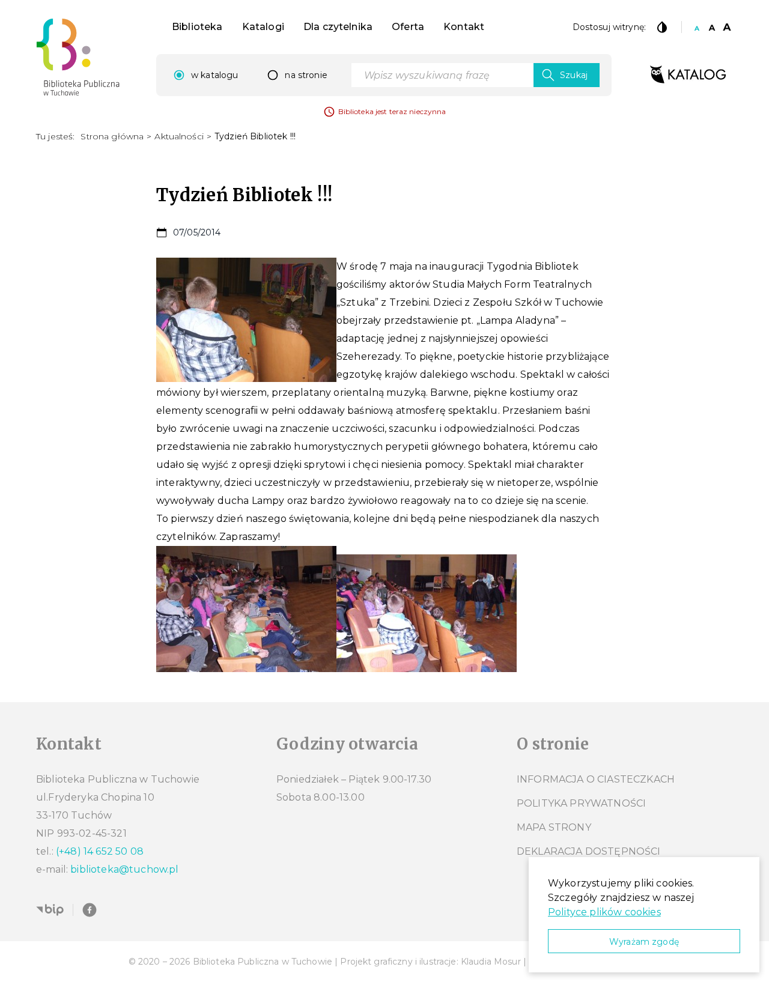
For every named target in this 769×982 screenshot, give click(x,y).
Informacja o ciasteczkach (596, 779)
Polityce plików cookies (604, 912)
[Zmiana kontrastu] (662, 27)
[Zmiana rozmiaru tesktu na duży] (727, 27)
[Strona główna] (78, 57)
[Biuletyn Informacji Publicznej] (50, 910)
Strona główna (112, 136)
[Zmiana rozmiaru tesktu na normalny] (697, 27)
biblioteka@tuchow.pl (124, 869)
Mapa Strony (554, 827)
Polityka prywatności (581, 803)
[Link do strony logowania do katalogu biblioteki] (688, 75)
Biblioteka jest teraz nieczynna (392, 111)
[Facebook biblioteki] (89, 910)
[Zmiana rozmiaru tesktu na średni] (712, 27)
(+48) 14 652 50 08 (100, 851)
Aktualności (179, 136)
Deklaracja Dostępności (589, 851)
